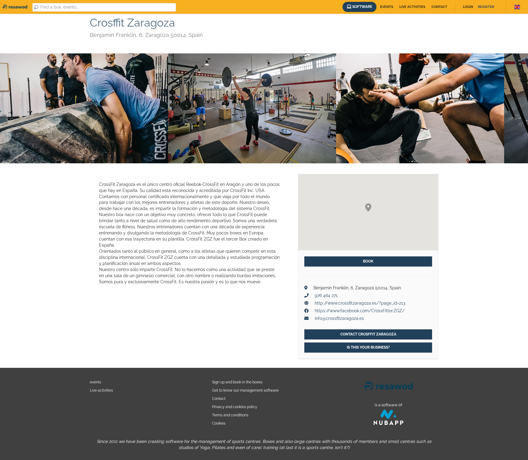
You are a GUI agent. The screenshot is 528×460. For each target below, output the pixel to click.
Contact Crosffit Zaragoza (368, 334)
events (95, 382)
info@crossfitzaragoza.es (339, 318)
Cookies (219, 423)
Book (368, 261)
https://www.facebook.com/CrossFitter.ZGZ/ (360, 310)
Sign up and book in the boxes (237, 382)
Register (486, 7)
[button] (368, 207)
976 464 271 (326, 295)
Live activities (412, 7)
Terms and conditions (230, 415)
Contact (439, 7)
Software (361, 7)
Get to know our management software (245, 390)
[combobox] (107, 7)
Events (386, 7)
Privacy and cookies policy (234, 406)
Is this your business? (368, 347)
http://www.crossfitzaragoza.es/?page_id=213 (360, 303)
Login (468, 7)
